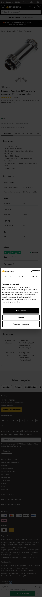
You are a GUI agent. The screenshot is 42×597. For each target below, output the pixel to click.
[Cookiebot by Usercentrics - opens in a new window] (31, 271)
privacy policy (10, 299)
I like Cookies (21, 311)
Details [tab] (21, 277)
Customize (20, 317)
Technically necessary (21, 324)
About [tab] (34, 277)
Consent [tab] (7, 277)
